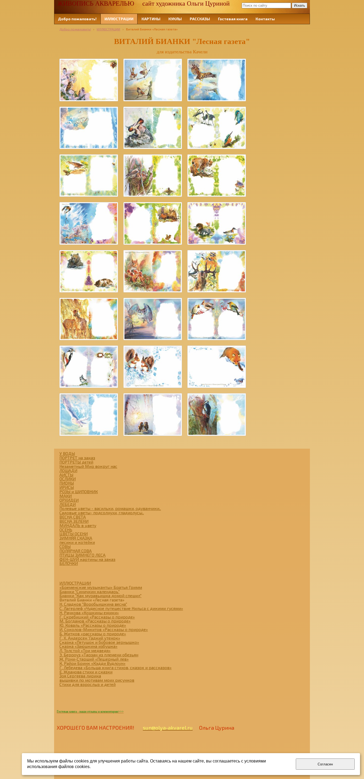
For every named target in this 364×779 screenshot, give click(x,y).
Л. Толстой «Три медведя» (85, 650)
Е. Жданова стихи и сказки (85, 671)
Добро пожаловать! (75, 29)
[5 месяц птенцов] (88, 223)
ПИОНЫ (66, 482)
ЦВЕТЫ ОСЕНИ (73, 533)
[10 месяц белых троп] (152, 367)
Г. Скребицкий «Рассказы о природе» (97, 616)
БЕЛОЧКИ (68, 563)
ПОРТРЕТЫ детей (76, 461)
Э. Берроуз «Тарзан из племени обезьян (98, 654)
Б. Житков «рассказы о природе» (92, 633)
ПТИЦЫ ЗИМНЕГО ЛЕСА (82, 554)
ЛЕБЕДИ (67, 504)
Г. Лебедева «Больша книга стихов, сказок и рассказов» (115, 667)
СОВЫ (65, 546)
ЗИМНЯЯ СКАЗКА (75, 537)
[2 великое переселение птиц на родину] (88, 128)
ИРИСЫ (66, 487)
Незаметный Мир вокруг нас (88, 466)
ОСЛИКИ (67, 478)
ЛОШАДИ (68, 470)
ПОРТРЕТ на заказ (77, 457)
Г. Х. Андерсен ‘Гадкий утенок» (89, 637)
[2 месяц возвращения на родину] (216, 80)
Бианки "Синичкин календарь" (89, 591)
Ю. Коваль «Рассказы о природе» (92, 625)
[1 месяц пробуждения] (152, 80)
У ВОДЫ (67, 453)
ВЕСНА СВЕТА (72, 516)
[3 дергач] (88, 175)
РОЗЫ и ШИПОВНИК (78, 491)
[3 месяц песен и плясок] (152, 128)
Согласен (325, 764)
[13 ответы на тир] (216, 414)
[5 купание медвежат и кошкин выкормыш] (88, 271)
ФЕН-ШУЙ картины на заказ (87, 559)
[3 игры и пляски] (216, 128)
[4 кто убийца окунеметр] (216, 175)
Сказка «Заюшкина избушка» (88, 646)
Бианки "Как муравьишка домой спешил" (100, 595)
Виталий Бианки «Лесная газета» (91, 599)
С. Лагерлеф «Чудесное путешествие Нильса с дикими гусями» (121, 608)
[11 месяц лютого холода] (88, 414)
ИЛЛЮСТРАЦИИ (108, 29)
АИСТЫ (66, 474)
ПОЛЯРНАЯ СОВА (75, 550)
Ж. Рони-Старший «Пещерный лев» (94, 658)
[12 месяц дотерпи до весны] (152, 414)
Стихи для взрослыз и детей (87, 684)
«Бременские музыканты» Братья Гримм (100, 587)
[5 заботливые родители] (152, 223)
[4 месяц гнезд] (152, 175)
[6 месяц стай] (152, 271)
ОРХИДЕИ (69, 500)
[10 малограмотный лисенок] (216, 367)
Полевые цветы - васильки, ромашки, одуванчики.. (110, 508)
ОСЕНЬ (65, 529)
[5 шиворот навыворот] (216, 223)
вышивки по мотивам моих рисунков (96, 679)
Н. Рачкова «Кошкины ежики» (89, 612)
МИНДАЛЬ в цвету (77, 525)
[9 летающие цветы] (216, 319)
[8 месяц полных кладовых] (88, 319)
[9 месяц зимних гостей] (152, 319)
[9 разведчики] (88, 367)
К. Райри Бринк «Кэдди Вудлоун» (92, 663)
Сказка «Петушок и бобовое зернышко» (99, 642)
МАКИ (65, 495)
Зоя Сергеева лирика (80, 675)
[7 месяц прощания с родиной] (216, 271)
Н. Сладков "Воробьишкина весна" (93, 604)
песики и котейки (77, 542)
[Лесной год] (88, 80)
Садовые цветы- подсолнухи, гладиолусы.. (101, 512)
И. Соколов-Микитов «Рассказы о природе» (103, 629)
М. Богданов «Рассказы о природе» (95, 620)
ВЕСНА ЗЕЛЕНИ (73, 521)
